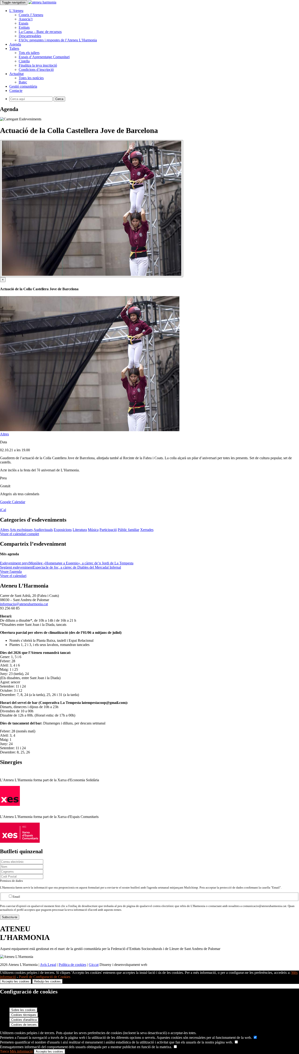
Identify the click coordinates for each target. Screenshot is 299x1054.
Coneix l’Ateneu (31, 15)
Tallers (14, 48)
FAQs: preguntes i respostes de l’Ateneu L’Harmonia (58, 40)
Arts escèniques (21, 530)
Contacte (15, 91)
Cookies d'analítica (24, 1020)
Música (93, 530)
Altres (4, 434)
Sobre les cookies (23, 1010)
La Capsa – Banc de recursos (40, 32)
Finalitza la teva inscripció (38, 65)
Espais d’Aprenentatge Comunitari (44, 57)
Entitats (24, 27)
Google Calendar (12, 502)
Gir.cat (94, 965)
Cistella (24, 61)
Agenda (15, 44)
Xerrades (146, 530)
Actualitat (16, 74)
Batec (23, 82)
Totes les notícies (31, 78)
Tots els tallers (29, 53)
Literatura (80, 530)
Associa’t (25, 19)
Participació (108, 530)
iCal (3, 510)
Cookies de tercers (24, 1024)
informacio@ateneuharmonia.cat (24, 604)
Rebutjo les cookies (47, 981)
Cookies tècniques (23, 1015)
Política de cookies (72, 965)
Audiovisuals (43, 530)
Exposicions (63, 530)
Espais (23, 23)
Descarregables (30, 36)
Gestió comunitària (23, 86)
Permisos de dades (11, 880)
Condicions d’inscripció (36, 70)
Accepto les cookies (15, 981)
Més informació (21, 1051)
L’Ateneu (16, 11)
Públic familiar (128, 530)
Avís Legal (48, 965)
